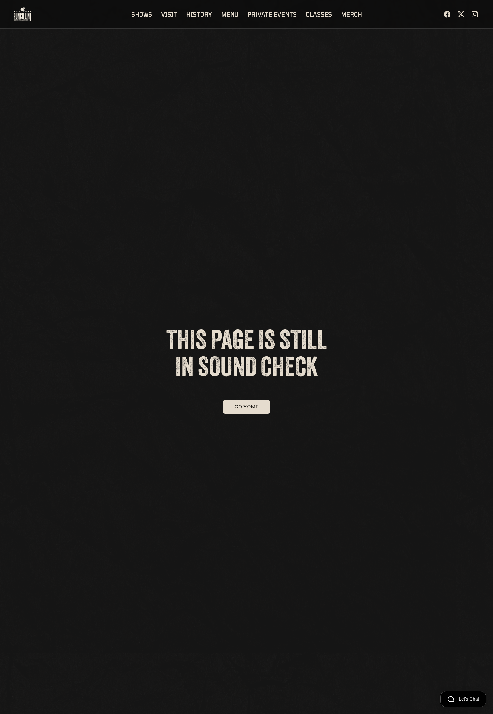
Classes (319, 14)
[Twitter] (461, 14)
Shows (141, 14)
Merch (351, 14)
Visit (169, 14)
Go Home (246, 406)
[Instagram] (474, 14)
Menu (230, 14)
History (199, 14)
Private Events (272, 14)
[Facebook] (447, 14)
